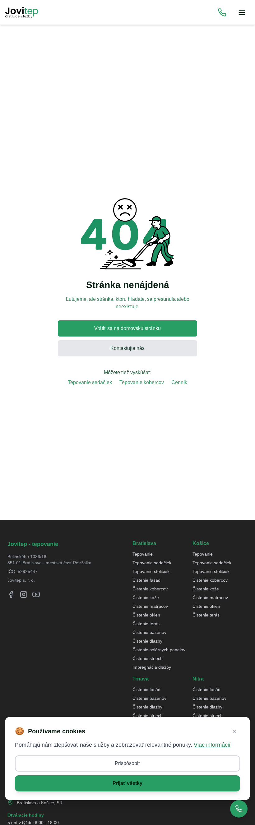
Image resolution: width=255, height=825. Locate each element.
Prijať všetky (127, 783)
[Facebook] (11, 594)
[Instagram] (23, 594)
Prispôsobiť (127, 763)
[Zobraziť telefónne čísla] (222, 12)
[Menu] (242, 12)
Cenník (179, 382)
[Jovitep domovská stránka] (22, 12)
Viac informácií (212, 745)
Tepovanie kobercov (141, 382)
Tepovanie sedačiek (90, 382)
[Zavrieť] (234, 731)
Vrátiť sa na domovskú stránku (127, 328)
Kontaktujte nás (127, 348)
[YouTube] (36, 594)
